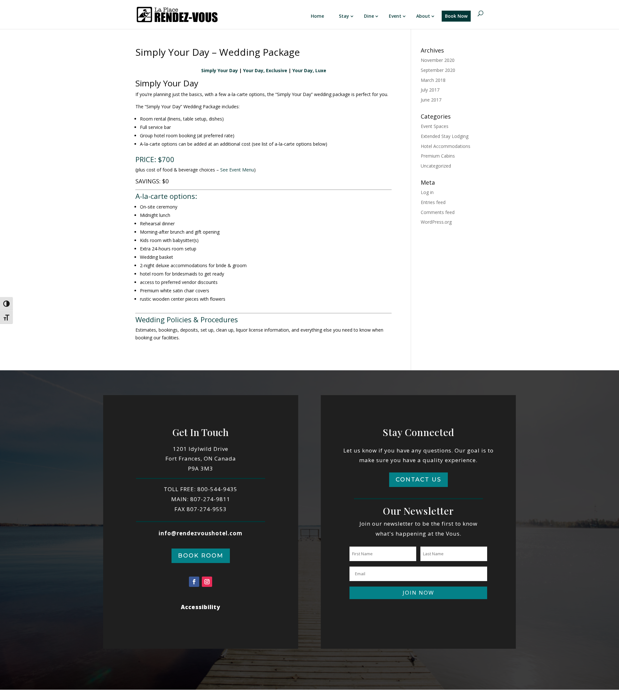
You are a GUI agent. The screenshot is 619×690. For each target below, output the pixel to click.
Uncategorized (436, 166)
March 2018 (433, 80)
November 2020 (438, 60)
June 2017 (431, 100)
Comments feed (438, 212)
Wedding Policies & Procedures (186, 319)
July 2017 (430, 90)
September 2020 (438, 70)
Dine (369, 16)
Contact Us (418, 479)
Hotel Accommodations (445, 146)
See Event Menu (237, 170)
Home (317, 16)
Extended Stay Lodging (444, 136)
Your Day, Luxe (309, 70)
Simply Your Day (219, 70)
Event (395, 16)
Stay (344, 16)
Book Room (200, 555)
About (423, 16)
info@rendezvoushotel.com (200, 533)
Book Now (456, 16)
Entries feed (433, 202)
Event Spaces (434, 126)
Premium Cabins (438, 156)
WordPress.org (436, 222)
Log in (427, 192)
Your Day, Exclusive (265, 70)
